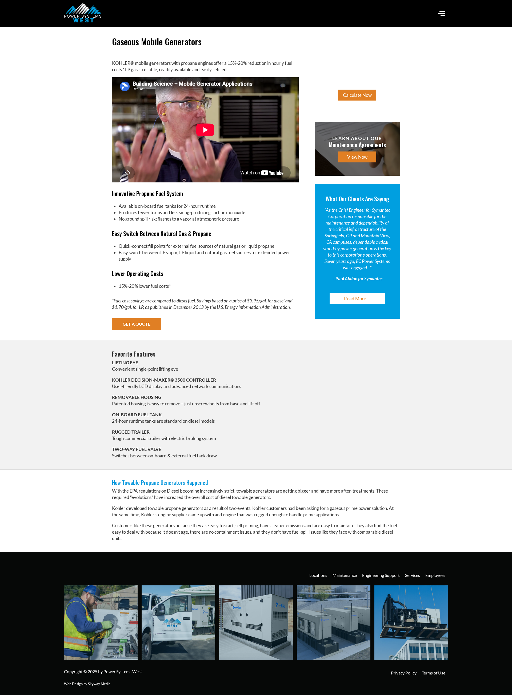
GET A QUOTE (136, 323)
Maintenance (345, 575)
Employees (435, 575)
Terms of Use (433, 672)
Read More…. (357, 298)
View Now (357, 157)
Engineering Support (381, 575)
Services (412, 575)
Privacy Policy (404, 672)
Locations (318, 575)
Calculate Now (357, 95)
